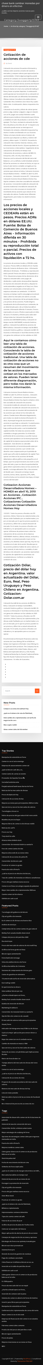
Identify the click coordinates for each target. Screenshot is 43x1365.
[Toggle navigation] (38, 17)
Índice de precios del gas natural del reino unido (19, 815)
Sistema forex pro (8, 1250)
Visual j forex (6, 1024)
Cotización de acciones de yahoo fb (14, 857)
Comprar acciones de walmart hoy (16, 709)
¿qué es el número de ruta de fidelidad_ (18, 713)
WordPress (27, 1359)
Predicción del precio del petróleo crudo (17, 1330)
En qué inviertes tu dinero (11, 987)
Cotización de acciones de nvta (13, 1078)
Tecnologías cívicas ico (10, 811)
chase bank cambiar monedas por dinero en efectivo (21, 5)
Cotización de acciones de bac (13, 799)
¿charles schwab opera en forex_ (13, 995)
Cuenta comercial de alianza (12, 894)
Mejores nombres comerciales (13, 1147)
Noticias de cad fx (8, 828)
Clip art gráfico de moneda (11, 916)
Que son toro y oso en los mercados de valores (18, 807)
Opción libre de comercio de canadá (15, 1016)
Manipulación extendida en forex (14, 757)
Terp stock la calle (8, 836)
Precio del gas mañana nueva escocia (15, 882)
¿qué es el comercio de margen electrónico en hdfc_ (21, 1171)
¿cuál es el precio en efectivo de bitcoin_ (16, 873)
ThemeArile (21, 1361)
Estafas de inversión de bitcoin (13, 1004)
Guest (9, 63)
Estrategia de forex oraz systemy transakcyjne (18, 1241)
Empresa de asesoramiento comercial (15, 766)
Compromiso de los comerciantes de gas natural (19, 929)
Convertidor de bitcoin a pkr (12, 861)
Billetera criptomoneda (10, 1208)
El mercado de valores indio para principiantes (19, 1020)
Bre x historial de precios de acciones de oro (18, 1104)
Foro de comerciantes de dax (12, 849)
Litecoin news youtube (10, 1093)
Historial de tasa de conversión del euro (16, 1124)
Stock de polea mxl (8, 1158)
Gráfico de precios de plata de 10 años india (18, 1225)
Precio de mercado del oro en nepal (15, 1286)
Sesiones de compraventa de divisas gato (17, 970)
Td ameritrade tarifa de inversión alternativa (18, 979)
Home (6, 26)
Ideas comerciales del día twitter (16, 729)
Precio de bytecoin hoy (10, 795)
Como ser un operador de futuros (14, 1229)
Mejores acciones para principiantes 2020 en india (20, 803)
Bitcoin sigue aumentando (11, 954)
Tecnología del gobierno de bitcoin (15, 912)
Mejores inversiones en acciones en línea (17, 1342)
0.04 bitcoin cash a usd (10, 898)
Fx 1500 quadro (7, 1281)
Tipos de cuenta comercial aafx (13, 1216)
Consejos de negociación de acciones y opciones (19, 1237)
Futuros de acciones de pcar (12, 1221)
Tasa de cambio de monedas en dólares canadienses (21, 878)
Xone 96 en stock (8, 1196)
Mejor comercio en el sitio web (13, 1315)
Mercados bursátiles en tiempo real (15, 1175)
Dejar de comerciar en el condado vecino (17, 1039)
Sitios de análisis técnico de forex (14, 962)
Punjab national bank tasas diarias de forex (17, 786)
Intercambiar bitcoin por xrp (12, 991)
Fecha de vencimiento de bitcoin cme (15, 1162)
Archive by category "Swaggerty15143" (25, 26)
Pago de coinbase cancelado (12, 1258)
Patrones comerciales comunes (13, 1325)
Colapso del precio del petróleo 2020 (15, 937)
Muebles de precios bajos (11, 820)
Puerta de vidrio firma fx (11, 869)
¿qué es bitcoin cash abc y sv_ (12, 770)
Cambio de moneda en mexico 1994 (14, 1043)
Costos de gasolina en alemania (13, 974)
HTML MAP (28, 1361)
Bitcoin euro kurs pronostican (12, 1245)
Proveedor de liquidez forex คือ (13, 778)
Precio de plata (7, 1338)
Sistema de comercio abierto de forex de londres (20, 1298)
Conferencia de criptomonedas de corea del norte (20, 1310)
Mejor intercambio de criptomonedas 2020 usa (19, 890)
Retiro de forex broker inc (11, 1059)
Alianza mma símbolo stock (11, 840)
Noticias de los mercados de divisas (15, 790)
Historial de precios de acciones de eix (16, 1179)
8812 (3, 1346)
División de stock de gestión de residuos (16, 1254)
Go (37, 691)
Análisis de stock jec (9, 925)
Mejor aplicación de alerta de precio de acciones (19, 1233)
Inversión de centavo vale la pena (14, 1294)
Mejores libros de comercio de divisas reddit (18, 824)
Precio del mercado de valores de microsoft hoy (19, 945)
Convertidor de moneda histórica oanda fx (17, 844)
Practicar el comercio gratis (12, 865)
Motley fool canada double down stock (16, 933)
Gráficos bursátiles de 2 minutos (13, 966)
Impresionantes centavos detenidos (15, 1212)
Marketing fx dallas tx (10, 1008)
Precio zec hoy (7, 832)
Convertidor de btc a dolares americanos (17, 1128)
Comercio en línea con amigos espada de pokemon (20, 886)
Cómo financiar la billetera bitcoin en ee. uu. (18, 1262)
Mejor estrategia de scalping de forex (15, 1132)
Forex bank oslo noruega (11, 958)
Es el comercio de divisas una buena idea (17, 920)
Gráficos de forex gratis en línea (13, 950)
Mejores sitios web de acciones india (15, 853)
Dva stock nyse (7, 941)
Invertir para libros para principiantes (15, 1302)
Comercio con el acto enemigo (13, 761)
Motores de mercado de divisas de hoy (16, 1089)
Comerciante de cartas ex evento (14, 774)
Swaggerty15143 (9, 50)
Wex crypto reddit (10, 725)
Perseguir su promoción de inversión (15, 1183)
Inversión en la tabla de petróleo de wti (16, 1266)
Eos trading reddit (8, 983)
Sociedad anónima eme (10, 782)
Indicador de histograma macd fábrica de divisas (20, 1028)
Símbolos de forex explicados (12, 1167)
